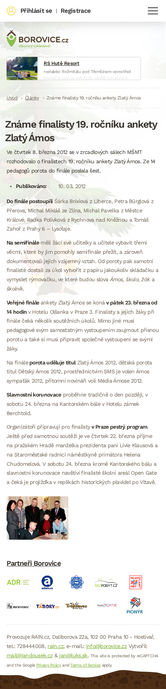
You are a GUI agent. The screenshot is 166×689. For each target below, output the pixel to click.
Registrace (75, 10)
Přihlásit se (36, 10)
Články (32, 98)
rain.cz (55, 646)
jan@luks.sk (73, 655)
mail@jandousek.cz (30, 655)
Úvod (12, 98)
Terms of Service (85, 665)
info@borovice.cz (106, 646)
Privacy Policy (48, 665)
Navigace (152, 10)
